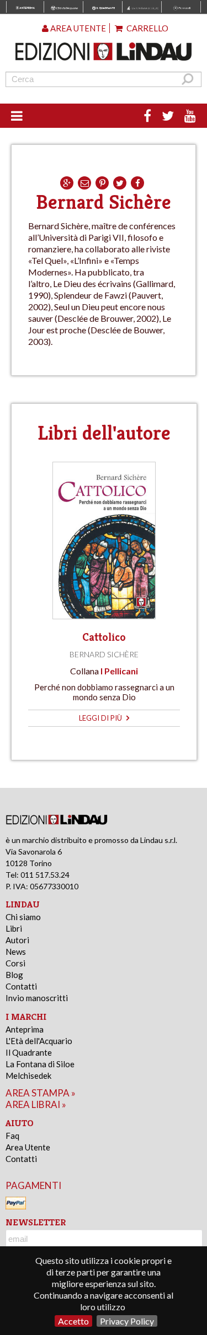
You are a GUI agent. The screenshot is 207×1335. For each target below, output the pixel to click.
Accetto (73, 1321)
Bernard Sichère (104, 654)
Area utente (77, 28)
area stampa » (41, 1093)
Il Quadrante (29, 1052)
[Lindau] (103, 51)
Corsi (15, 963)
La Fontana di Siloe (40, 1064)
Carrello (146, 28)
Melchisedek (28, 1075)
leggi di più (101, 718)
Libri (14, 928)
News (16, 951)
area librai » (36, 1104)
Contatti (21, 986)
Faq (12, 1136)
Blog (14, 975)
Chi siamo (23, 917)
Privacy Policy (127, 1321)
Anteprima (25, 1029)
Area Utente (28, 1147)
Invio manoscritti (37, 998)
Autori (17, 940)
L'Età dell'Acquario (39, 1041)
